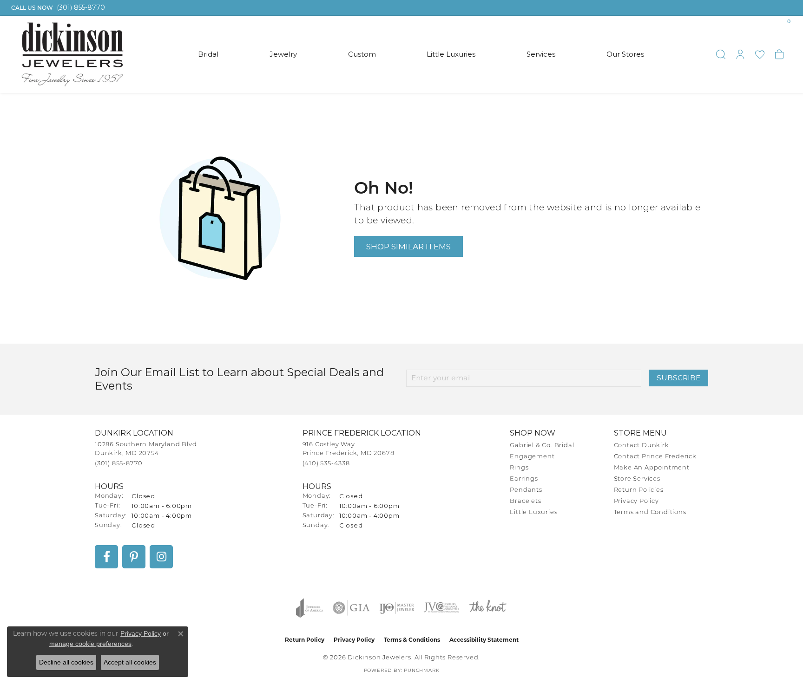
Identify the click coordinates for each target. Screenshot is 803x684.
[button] (721, 54)
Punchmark (421, 670)
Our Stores (625, 54)
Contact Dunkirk (641, 446)
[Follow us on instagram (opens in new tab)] (161, 556)
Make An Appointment (652, 468)
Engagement (532, 457)
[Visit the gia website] (351, 607)
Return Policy (304, 639)
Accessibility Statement (484, 639)
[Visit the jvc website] (441, 607)
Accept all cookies (130, 662)
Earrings (524, 479)
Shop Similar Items (408, 246)
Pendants (526, 490)
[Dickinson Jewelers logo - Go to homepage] (72, 54)
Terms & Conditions (412, 639)
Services (541, 54)
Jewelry (283, 54)
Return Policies (639, 490)
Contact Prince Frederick (655, 457)
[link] (57, 8)
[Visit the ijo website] (396, 607)
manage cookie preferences (90, 643)
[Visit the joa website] (309, 607)
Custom (362, 54)
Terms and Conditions (650, 512)
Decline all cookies (66, 662)
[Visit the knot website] (487, 607)
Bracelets (525, 501)
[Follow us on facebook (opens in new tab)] (106, 556)
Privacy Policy (636, 501)
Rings (519, 468)
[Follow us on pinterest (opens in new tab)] (133, 556)
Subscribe (678, 377)
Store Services (637, 479)
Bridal (208, 54)
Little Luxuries (451, 54)
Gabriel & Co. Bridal (542, 446)
